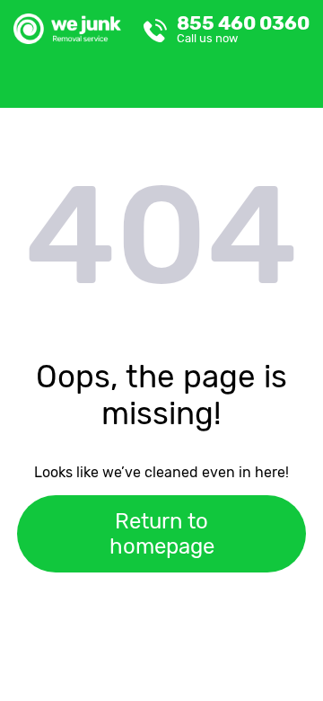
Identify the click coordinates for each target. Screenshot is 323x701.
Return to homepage (161, 534)
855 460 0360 (243, 28)
